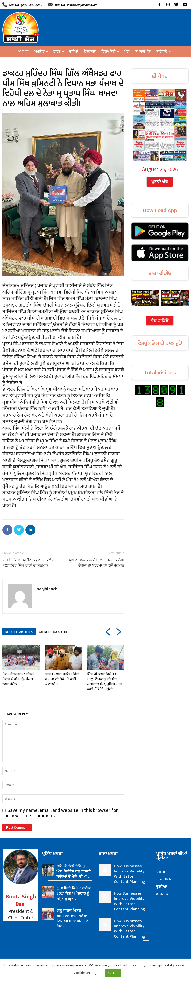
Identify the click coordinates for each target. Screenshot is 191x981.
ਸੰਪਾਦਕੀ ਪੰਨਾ (143, 51)
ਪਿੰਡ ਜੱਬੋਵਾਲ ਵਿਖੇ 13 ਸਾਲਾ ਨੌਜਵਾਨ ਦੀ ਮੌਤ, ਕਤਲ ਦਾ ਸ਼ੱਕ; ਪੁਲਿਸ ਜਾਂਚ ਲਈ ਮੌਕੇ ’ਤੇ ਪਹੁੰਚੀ (104, 682)
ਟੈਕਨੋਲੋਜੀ (90, 51)
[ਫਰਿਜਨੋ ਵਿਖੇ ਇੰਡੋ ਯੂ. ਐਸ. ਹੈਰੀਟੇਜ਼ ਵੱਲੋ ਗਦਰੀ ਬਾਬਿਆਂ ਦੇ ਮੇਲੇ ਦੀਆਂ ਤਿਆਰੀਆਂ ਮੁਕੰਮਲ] (48, 870)
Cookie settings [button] (86, 973)
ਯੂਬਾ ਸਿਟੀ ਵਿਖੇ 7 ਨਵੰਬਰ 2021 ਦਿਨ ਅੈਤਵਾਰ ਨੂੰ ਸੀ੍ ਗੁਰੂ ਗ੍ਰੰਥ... (74, 893)
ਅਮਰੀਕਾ (39, 51)
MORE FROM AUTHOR (54, 632)
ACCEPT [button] (113, 973)
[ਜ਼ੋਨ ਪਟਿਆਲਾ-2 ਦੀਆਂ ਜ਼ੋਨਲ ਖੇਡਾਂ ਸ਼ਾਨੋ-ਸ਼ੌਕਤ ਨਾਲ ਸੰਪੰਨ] (21, 657)
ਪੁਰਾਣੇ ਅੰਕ (160, 182)
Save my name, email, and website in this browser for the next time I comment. (60, 813)
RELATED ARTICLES (19, 632)
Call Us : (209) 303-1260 (25, 5)
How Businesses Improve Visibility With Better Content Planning (129, 874)
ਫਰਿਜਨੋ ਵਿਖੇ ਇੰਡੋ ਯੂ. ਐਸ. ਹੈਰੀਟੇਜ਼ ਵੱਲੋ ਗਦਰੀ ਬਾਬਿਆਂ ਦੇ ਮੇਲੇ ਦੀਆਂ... (74, 871)
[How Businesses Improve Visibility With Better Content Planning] (105, 870)
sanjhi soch (47, 588)
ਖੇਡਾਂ (126, 51)
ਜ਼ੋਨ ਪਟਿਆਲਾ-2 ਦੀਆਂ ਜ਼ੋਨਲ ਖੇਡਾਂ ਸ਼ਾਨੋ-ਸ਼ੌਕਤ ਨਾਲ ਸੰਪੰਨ (18, 679)
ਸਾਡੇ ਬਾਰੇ (162, 51)
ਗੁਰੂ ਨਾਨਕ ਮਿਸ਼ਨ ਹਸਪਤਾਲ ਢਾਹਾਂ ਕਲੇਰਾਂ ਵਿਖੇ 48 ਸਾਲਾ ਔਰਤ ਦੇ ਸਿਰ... (72, 918)
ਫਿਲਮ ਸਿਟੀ (108, 51)
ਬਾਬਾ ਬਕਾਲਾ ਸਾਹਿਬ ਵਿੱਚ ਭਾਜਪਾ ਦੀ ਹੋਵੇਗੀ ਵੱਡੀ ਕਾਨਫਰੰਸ (62, 679)
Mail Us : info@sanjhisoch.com (75, 5)
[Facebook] (159, 4)
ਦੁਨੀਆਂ (73, 51)
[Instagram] (168, 4)
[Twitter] (176, 4)
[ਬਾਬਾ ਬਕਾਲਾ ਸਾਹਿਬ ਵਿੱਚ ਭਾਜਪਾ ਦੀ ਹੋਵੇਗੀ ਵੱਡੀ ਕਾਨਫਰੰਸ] (63, 657)
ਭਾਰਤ (56, 51)
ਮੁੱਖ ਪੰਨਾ (23, 51)
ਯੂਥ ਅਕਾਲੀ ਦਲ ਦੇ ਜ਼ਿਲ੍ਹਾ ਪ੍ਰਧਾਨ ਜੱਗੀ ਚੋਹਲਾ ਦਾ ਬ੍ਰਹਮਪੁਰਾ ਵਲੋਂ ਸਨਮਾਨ (96, 563)
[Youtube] (185, 4)
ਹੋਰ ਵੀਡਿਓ (159, 320)
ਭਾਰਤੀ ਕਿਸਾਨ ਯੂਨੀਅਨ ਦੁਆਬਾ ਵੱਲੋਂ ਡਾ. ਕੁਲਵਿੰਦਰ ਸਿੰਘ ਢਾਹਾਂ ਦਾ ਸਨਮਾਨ (29, 563)
